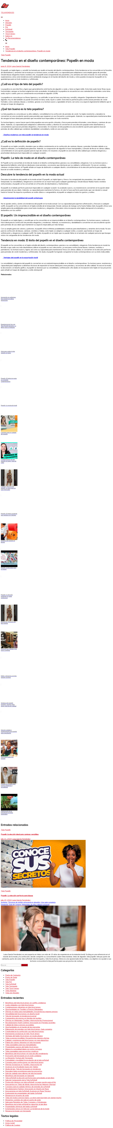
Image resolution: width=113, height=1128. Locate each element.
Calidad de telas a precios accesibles (19, 1025)
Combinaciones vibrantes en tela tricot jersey (23, 1007)
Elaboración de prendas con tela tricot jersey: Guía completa (28, 1029)
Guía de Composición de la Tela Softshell (21, 1080)
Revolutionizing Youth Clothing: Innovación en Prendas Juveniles (30, 1022)
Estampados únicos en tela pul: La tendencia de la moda (27, 1109)
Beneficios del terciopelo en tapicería (19, 1075)
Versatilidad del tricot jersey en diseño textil (22, 1014)
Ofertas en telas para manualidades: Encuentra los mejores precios (31, 1011)
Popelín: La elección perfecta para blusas (17, 895)
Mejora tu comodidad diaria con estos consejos (23, 1049)
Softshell (8, 29)
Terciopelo (9, 31)
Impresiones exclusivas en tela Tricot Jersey (22, 1034)
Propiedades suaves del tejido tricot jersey (22, 1047)
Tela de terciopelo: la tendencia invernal (20, 1016)
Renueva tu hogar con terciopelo (18, 1111)
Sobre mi (8, 36)
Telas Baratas (10, 990)
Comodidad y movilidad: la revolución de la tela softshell (27, 1060)
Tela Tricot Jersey (12, 988)
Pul (6, 27)
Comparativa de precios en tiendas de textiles (23, 1018)
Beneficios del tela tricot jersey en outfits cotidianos (25, 1003)
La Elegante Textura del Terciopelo (19, 1058)
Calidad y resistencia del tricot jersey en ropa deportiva (26, 1040)
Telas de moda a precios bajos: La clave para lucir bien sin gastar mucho (33, 1098)
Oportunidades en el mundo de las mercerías (22, 1027)
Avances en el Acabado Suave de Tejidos (21, 1067)
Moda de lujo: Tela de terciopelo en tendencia (23, 1069)
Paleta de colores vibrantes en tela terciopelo (23, 1042)
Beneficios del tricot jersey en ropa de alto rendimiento (26, 1053)
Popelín (8, 25)
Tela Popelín (6, 55)
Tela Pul (8, 982)
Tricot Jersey (10, 34)
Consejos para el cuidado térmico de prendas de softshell (27, 1087)
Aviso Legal (10, 1123)
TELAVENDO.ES (7, 12)
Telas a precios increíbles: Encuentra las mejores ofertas (27, 1038)
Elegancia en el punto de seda (17, 1095)
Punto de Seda (11, 977)
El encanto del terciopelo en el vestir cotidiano (23, 1056)
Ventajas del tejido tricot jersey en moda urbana (24, 1036)
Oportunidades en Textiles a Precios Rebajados (24, 1009)
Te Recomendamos (13, 38)
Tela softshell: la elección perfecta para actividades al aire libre (29, 1078)
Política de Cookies (12, 1125)
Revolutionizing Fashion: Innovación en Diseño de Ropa (27, 1089)
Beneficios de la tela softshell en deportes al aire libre (26, 1104)
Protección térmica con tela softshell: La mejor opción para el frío (30, 1082)
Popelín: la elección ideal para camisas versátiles (20, 834)
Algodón (8, 23)
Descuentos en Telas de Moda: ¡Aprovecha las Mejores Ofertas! (30, 1084)
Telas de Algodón (12, 993)
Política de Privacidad (13, 1121)
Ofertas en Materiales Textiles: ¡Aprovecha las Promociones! (29, 1020)
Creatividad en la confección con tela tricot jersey (24, 1031)
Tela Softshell (10, 984)
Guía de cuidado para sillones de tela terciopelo (23, 1073)
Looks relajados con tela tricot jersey (19, 1005)
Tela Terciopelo (11, 986)
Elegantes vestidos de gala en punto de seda (23, 1100)
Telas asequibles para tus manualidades (20, 1045)
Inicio (7, 20)
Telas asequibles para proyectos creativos (21, 1051)
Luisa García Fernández (21, 66)
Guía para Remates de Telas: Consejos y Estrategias (25, 1102)
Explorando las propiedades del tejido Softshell (23, 1093)
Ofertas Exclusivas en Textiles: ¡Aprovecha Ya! (23, 1064)
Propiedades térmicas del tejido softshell (21, 1106)
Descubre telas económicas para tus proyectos (23, 1071)
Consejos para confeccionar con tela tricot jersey (24, 1062)
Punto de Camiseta (12, 975)
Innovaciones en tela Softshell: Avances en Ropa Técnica (28, 1091)
